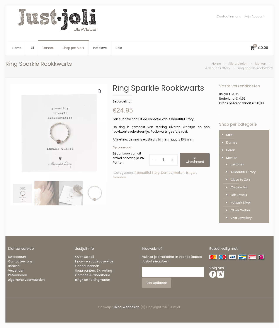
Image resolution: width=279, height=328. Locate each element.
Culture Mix (239, 187)
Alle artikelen (238, 63)
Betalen (14, 266)
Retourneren (17, 275)
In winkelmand (195, 160)
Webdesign (131, 307)
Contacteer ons (229, 16)
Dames (166, 172)
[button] (99, 91)
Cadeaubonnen (87, 266)
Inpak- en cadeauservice (94, 261)
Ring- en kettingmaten (92, 280)
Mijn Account (255, 16)
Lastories (237, 164)
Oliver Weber (240, 210)
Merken (260, 63)
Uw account (17, 257)
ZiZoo (118, 307)
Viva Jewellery (241, 218)
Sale (229, 135)
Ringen (191, 172)
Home (216, 63)
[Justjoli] (58, 23)
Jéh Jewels (239, 195)
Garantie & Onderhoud (92, 275)
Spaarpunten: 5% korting (93, 270)
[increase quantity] (173, 160)
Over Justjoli (84, 257)
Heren (230, 150)
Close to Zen (240, 179)
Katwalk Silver (241, 202)
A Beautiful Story (217, 68)
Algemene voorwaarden (26, 280)
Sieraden (119, 177)
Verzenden (16, 270)
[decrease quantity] (154, 160)
